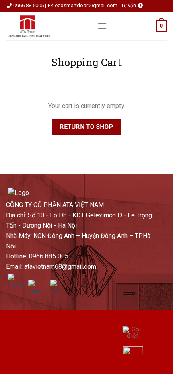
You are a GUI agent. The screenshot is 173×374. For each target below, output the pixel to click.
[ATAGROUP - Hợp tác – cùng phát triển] (45, 26)
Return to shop (86, 126)
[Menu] (102, 26)
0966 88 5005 (28, 5)
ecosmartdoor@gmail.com (86, 5)
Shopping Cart (86, 62)
